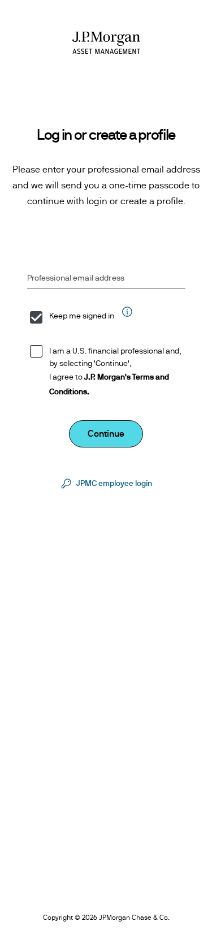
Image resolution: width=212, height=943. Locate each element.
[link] (106, 483)
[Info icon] (126, 317)
